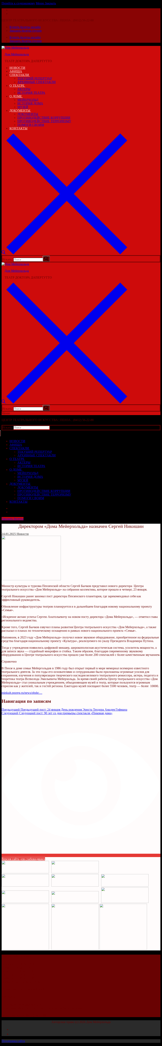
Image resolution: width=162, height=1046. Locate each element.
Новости (22, 534)
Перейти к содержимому (18, 3)
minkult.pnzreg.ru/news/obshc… (22, 692)
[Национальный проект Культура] (75, 948)
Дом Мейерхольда (17, 54)
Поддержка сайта (13, 1041)
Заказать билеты (13, 518)
